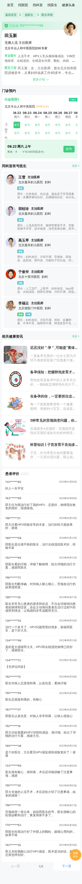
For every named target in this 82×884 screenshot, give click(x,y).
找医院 (23, 5)
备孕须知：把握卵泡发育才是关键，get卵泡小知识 (53, 374)
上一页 (15, 866)
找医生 (52, 5)
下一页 (66, 866)
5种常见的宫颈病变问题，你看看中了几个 (54, 422)
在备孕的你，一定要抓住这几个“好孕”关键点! (53, 398)
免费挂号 (75, 854)
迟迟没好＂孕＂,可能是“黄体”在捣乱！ (53, 349)
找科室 (38, 5)
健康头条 (68, 5)
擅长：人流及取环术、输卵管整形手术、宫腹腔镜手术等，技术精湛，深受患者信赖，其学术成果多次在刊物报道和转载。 (45, 229)
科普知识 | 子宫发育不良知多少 (52, 446)
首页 (10, 5)
